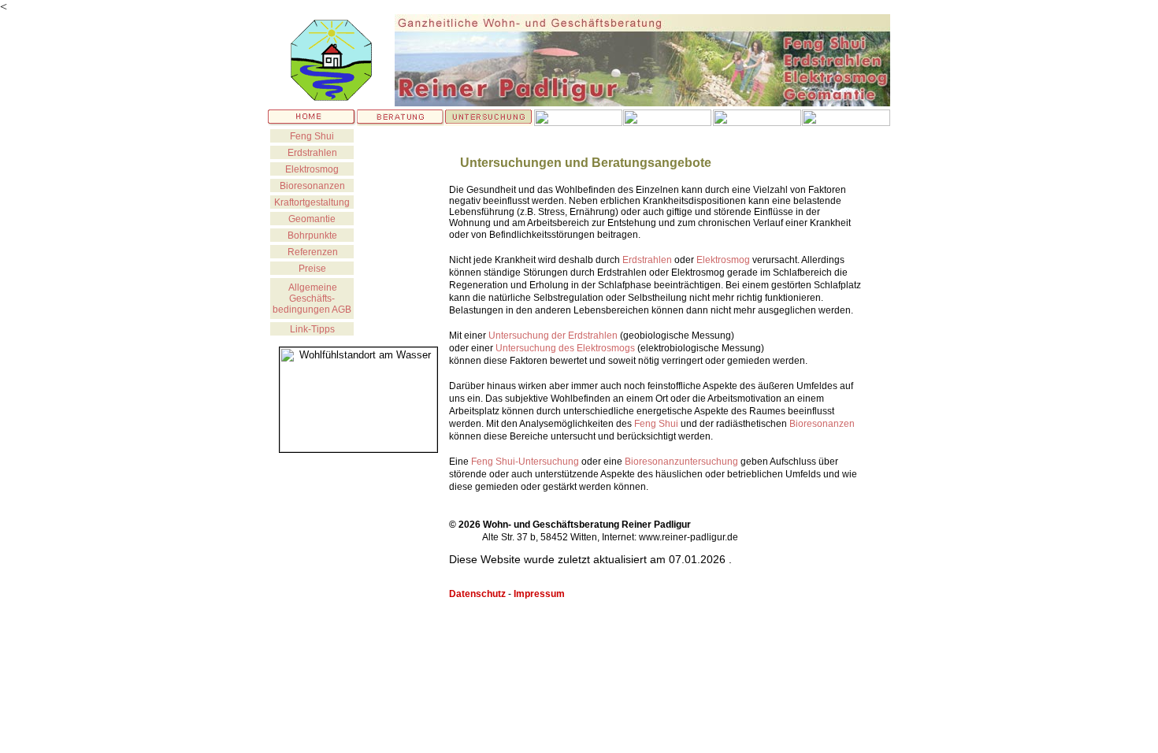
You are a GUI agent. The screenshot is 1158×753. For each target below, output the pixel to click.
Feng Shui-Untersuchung (525, 461)
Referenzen (313, 252)
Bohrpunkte (312, 235)
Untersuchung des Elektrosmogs (565, 348)
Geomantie (312, 218)
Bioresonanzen (822, 423)
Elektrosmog (723, 259)
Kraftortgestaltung (312, 202)
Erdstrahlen (312, 152)
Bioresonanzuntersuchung (681, 461)
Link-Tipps (312, 329)
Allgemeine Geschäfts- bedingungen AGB (312, 298)
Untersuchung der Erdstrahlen (553, 335)
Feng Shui (312, 136)
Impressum (539, 593)
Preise (312, 268)
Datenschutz (477, 593)
